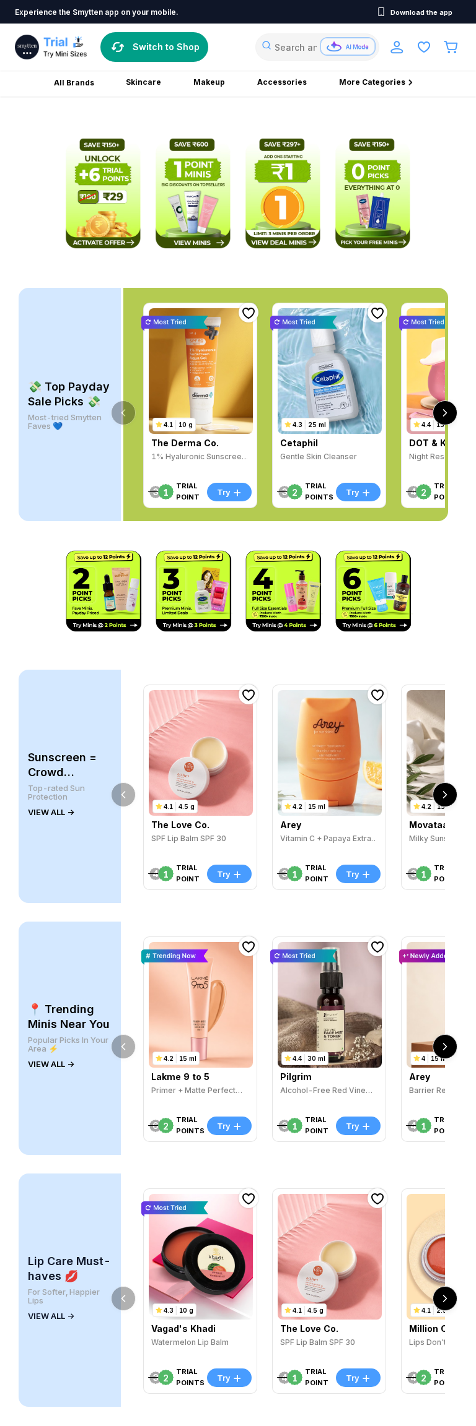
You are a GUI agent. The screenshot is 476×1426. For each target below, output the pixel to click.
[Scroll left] (123, 412)
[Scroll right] (445, 412)
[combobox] (317, 47)
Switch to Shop (166, 46)
